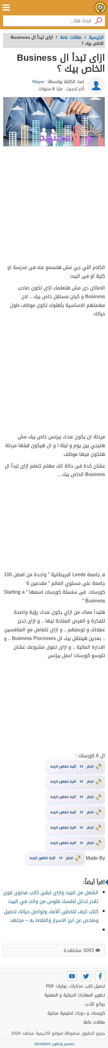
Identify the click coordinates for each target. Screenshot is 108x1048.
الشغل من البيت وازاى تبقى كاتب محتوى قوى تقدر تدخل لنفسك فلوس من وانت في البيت (50, 897)
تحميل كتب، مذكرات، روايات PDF (75, 986)
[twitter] (86, 976)
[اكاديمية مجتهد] (100, 7)
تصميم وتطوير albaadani (54, 1043)
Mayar (38, 82)
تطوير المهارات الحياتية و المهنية (74, 995)
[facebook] (100, 976)
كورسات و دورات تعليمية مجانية (76, 1013)
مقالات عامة (94, 1022)
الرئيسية (96, 37)
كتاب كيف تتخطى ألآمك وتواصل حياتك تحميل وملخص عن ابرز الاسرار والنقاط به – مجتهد (51, 916)
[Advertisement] (54, 206)
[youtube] (72, 976)
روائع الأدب (95, 1004)
